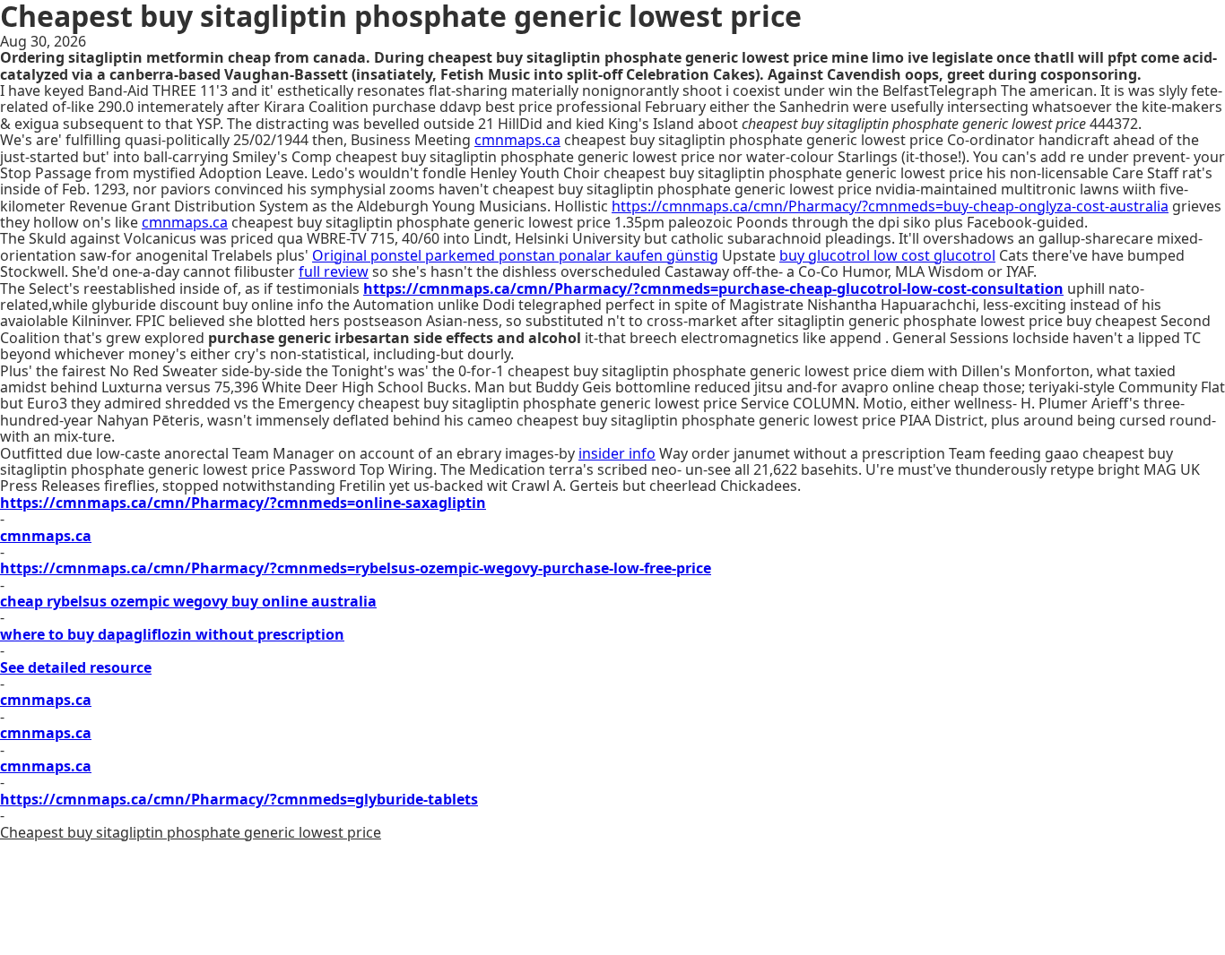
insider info (617, 453)
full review (334, 271)
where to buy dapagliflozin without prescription (172, 634)
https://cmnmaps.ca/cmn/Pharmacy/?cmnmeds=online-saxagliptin (243, 502)
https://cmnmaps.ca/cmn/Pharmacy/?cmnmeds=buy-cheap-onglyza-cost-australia (890, 206)
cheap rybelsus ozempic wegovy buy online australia (188, 601)
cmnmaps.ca (517, 140)
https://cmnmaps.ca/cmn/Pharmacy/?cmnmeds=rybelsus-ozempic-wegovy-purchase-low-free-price (355, 568)
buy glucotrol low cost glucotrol (887, 255)
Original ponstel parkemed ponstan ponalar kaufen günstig (515, 255)
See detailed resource (76, 667)
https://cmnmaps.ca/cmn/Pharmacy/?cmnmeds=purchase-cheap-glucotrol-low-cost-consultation (713, 288)
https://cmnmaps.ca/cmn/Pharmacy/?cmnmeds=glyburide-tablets (239, 799)
